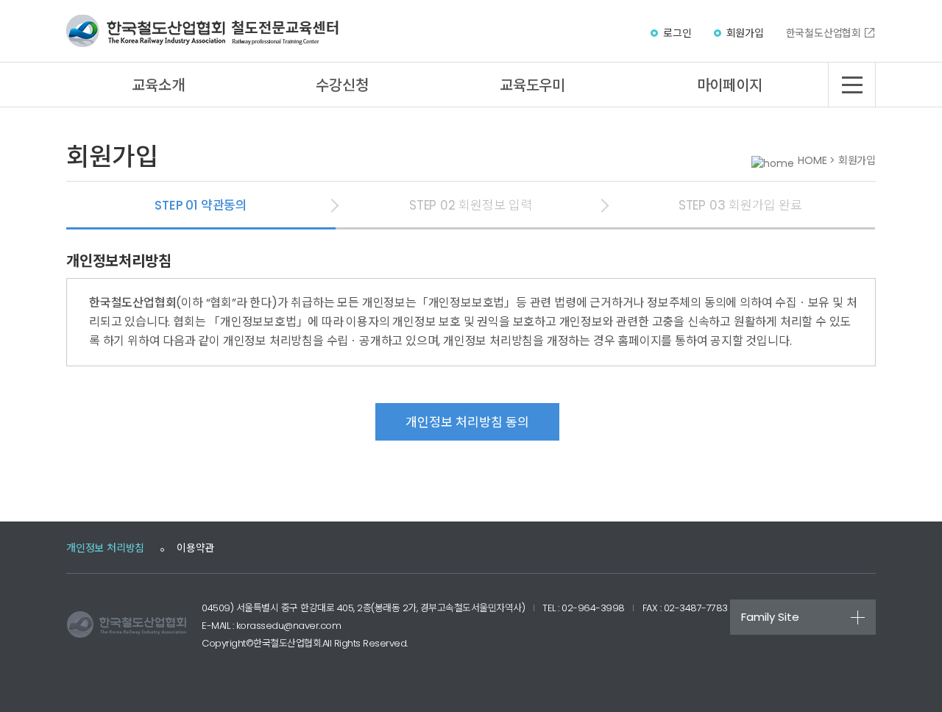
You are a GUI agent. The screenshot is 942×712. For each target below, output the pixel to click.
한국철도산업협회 (823, 33)
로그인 (677, 33)
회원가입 (745, 33)
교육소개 (158, 85)
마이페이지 (729, 85)
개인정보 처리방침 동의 (467, 422)
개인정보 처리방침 (105, 548)
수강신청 (342, 85)
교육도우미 (532, 85)
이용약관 (195, 548)
